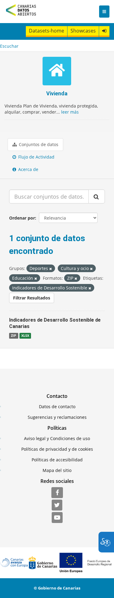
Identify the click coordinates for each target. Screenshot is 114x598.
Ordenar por (22, 218)
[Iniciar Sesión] (104, 31)
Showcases (83, 30)
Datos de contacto (57, 406)
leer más (70, 112)
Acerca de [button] (27, 169)
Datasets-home (46, 30)
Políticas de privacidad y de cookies (57, 449)
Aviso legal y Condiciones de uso (57, 438)
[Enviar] (96, 196)
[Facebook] (57, 493)
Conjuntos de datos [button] (38, 144)
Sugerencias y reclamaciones (57, 417)
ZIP (13, 335)
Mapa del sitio (57, 470)
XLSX (25, 335)
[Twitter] (57, 505)
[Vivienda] (57, 72)
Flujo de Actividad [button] (35, 157)
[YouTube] (57, 517)
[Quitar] (50, 268)
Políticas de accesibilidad (57, 460)
